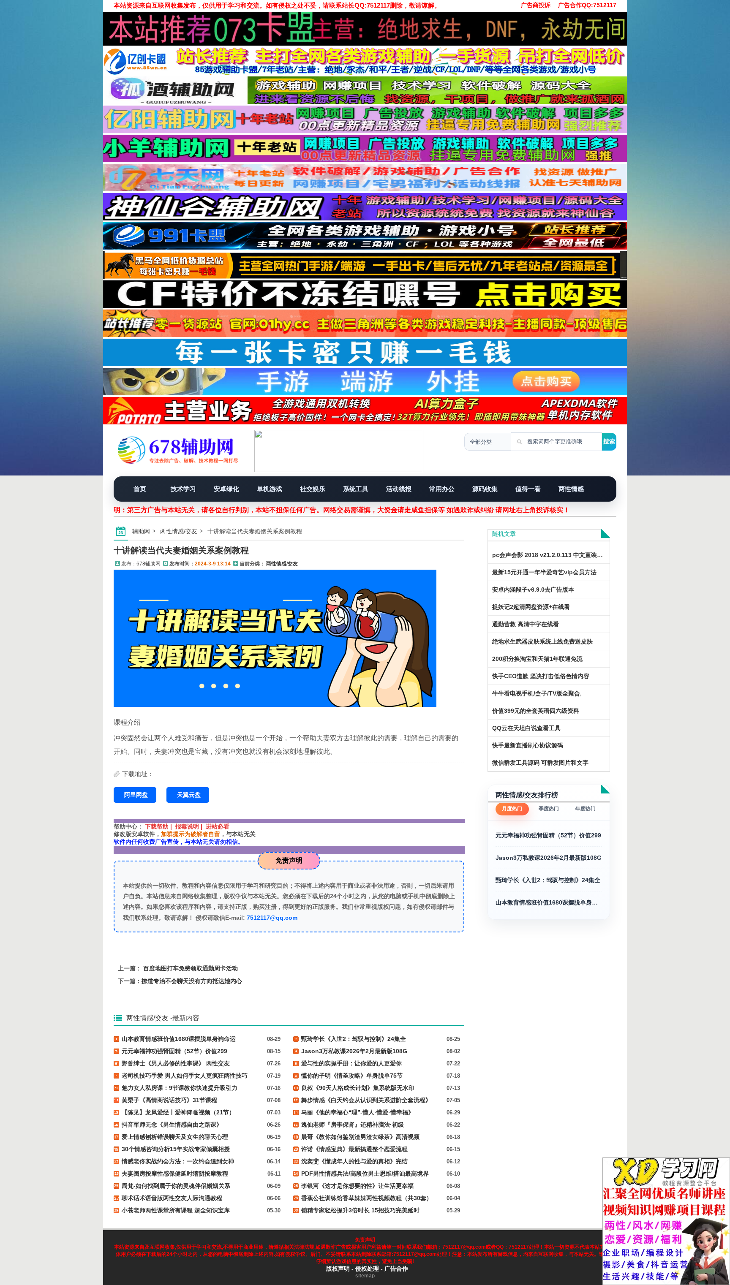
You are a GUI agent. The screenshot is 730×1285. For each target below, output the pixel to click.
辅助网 (141, 531)
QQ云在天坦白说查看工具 (526, 728)
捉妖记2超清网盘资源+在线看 (531, 606)
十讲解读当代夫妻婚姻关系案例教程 (181, 550)
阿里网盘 (136, 794)
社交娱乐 (312, 488)
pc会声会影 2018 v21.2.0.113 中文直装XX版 (551, 554)
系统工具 (355, 488)
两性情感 (571, 488)
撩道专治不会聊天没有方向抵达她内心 (192, 981)
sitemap (365, 1276)
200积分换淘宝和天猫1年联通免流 (537, 658)
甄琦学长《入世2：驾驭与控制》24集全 (548, 880)
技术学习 (183, 488)
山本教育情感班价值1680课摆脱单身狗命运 (549, 902)
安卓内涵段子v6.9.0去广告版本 (533, 589)
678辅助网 (148, 564)
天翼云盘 (189, 794)
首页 (139, 488)
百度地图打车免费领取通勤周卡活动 (190, 968)
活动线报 (398, 488)
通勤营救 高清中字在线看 (525, 624)
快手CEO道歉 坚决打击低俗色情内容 (540, 676)
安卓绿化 (226, 488)
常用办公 (442, 488)
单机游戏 (269, 488)
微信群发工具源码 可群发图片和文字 (540, 762)
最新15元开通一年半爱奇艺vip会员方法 (544, 572)
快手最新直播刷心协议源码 (527, 745)
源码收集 (485, 488)
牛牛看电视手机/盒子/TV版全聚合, (537, 693)
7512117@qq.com (272, 917)
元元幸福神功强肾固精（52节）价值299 (548, 835)
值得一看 (528, 488)
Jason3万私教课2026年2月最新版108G (549, 857)
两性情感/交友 (178, 531)
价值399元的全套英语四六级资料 (535, 710)
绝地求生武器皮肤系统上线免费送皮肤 (542, 641)
